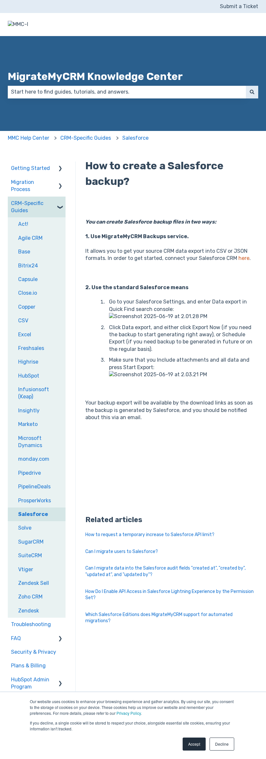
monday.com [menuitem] (33, 459)
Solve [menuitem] (24, 528)
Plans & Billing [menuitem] (28, 666)
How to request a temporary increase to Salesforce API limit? (149, 534)
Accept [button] (194, 744)
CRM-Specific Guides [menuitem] (27, 206)
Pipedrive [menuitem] (29, 473)
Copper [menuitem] (26, 307)
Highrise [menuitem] (28, 362)
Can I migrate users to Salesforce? (121, 551)
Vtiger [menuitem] (25, 569)
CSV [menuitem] (23, 320)
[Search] (252, 92)
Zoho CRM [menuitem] (30, 597)
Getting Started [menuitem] (30, 168)
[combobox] (127, 92)
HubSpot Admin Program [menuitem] (30, 683)
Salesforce (135, 138)
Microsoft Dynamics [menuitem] (30, 441)
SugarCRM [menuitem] (30, 542)
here (243, 258)
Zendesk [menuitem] (28, 611)
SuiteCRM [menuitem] (30, 555)
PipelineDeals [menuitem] (34, 486)
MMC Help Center (28, 138)
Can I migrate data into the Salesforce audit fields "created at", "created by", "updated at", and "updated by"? (165, 571)
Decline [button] (222, 744)
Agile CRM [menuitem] (30, 238)
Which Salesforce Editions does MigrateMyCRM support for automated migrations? (159, 618)
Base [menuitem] (24, 252)
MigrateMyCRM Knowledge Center (95, 76)
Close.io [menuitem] (27, 293)
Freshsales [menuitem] (31, 348)
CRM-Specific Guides (85, 138)
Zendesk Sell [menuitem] (33, 583)
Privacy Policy (128, 713)
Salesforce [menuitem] (33, 514)
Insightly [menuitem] (29, 410)
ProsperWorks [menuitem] (34, 500)
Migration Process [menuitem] (22, 185)
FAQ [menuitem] (16, 638)
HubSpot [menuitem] (28, 376)
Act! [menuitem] (23, 224)
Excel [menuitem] (24, 334)
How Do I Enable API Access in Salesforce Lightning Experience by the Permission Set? (169, 595)
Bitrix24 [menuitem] (28, 266)
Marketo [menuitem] (28, 424)
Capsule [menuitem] (28, 279)
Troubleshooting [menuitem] (31, 624)
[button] (60, 168)
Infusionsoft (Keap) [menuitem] (33, 393)
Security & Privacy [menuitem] (33, 652)
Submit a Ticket (239, 6)
